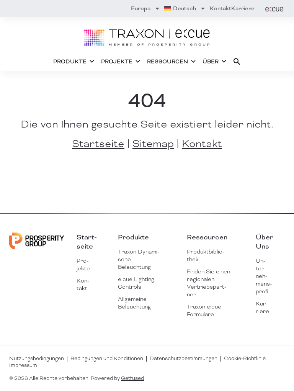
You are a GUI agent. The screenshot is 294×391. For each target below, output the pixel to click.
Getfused (132, 378)
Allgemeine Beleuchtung (134, 303)
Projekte (116, 61)
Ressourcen (167, 61)
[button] (237, 61)
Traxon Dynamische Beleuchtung (138, 259)
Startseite (98, 143)
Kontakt (220, 8)
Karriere (243, 8)
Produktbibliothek (205, 255)
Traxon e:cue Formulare (204, 310)
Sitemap (153, 143)
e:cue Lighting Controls (136, 283)
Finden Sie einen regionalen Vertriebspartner (208, 283)
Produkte (70, 61)
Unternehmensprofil (264, 276)
